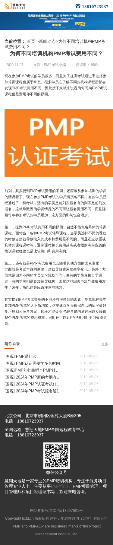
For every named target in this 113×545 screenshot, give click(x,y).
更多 (104, 344)
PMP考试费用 (23, 88)
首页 (31, 41)
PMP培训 (59, 486)
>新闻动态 (46, 41)
